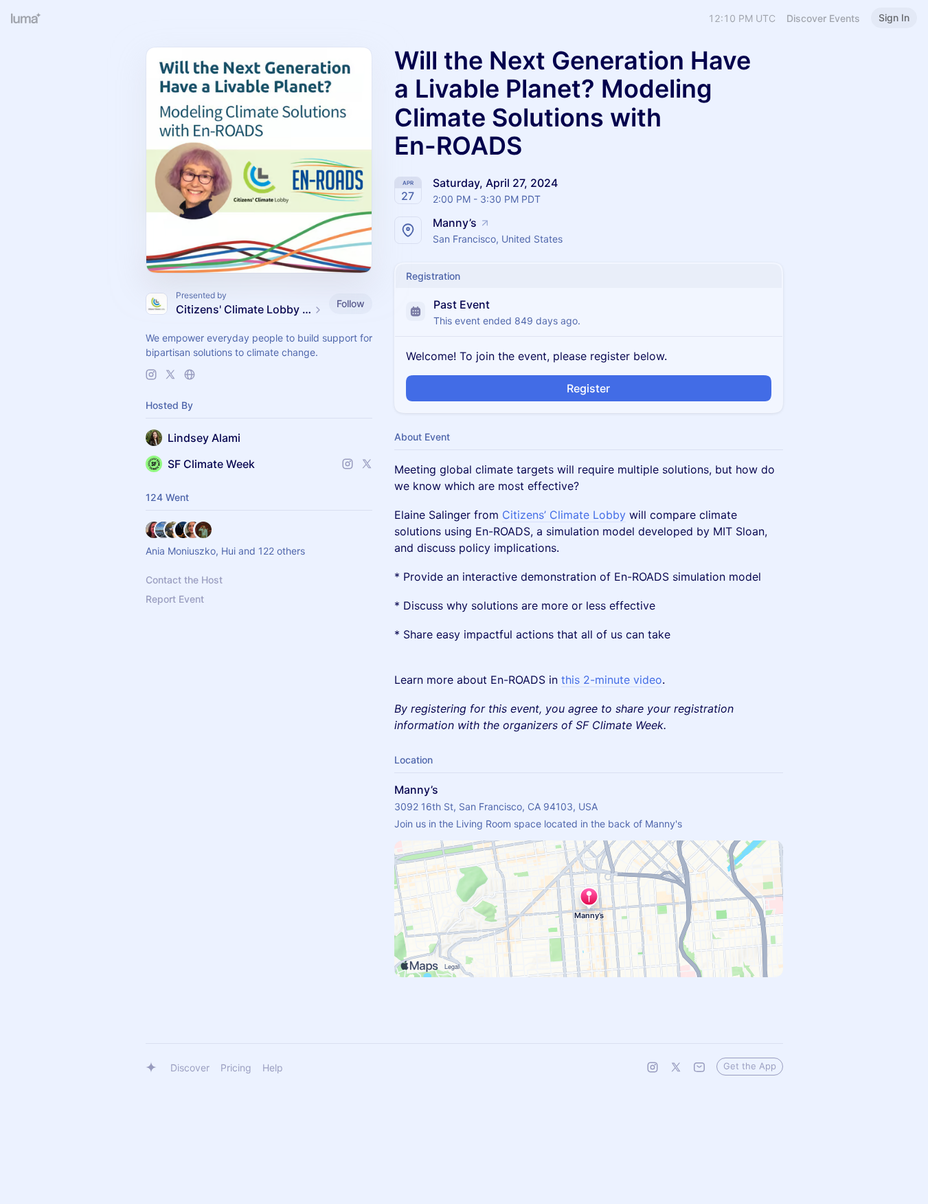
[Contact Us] (699, 1067)
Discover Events (823, 18)
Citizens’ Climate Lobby (564, 515)
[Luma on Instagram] (652, 1067)
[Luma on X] (676, 1067)
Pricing (235, 1067)
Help (272, 1067)
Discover (190, 1067)
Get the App (749, 1065)
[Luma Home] (26, 17)
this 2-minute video (611, 680)
